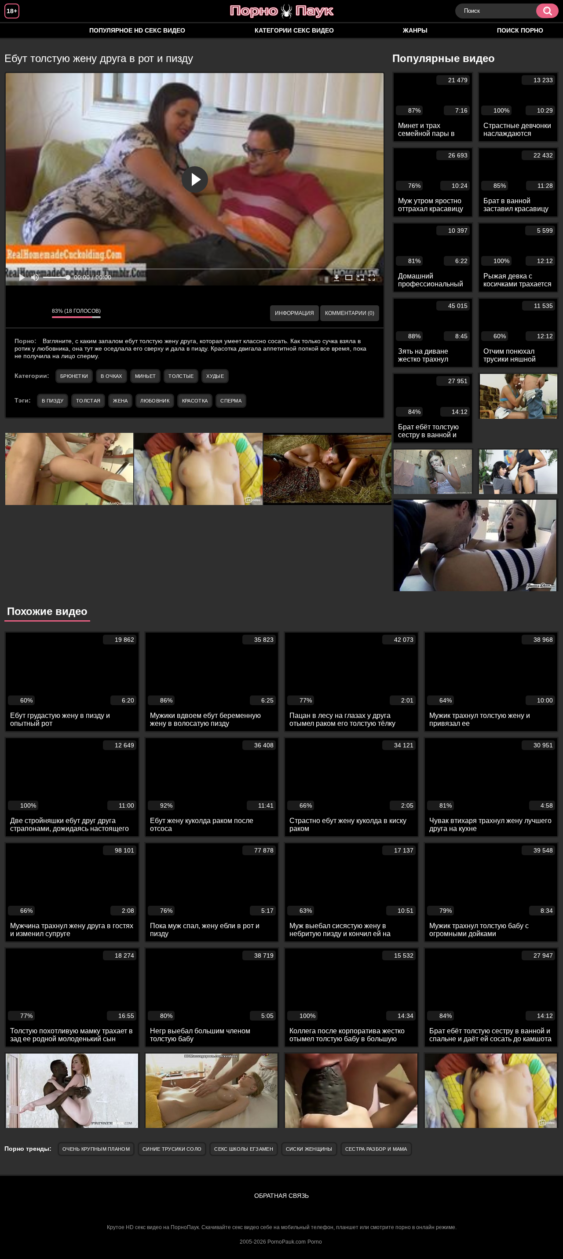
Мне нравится (19, 313)
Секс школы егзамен (243, 1149)
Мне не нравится (39, 313)
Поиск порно (520, 30)
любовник (154, 400)
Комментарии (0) (349, 313)
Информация (294, 313)
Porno (314, 1242)
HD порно (19, 30)
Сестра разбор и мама (376, 1149)
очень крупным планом (96, 1149)
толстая (88, 400)
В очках (111, 376)
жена (120, 400)
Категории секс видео (294, 30)
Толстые (181, 376)
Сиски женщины (309, 1149)
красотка (195, 400)
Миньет (145, 376)
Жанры (415, 30)
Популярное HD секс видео (137, 30)
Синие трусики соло (172, 1149)
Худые (215, 376)
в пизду (52, 400)
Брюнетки (74, 376)
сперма (230, 400)
